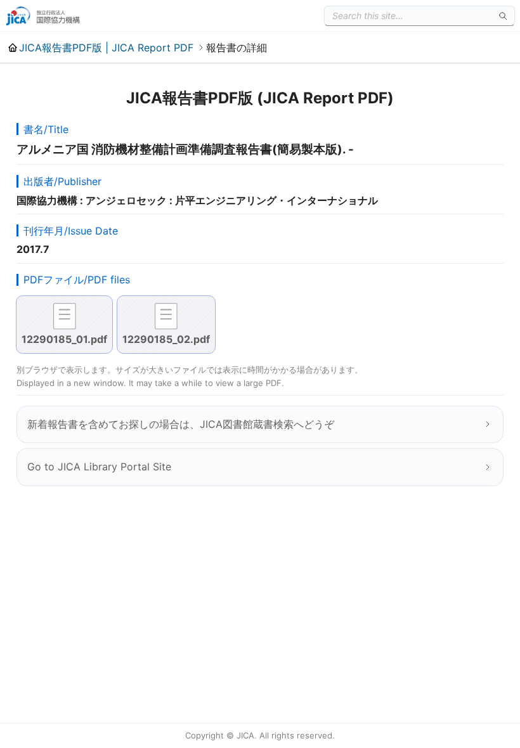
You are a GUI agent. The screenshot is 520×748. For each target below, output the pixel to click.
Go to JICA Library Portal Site (99, 466)
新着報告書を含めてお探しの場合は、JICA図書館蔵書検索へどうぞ (180, 424)
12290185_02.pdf (166, 339)
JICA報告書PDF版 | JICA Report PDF (106, 47)
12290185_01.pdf (64, 339)
